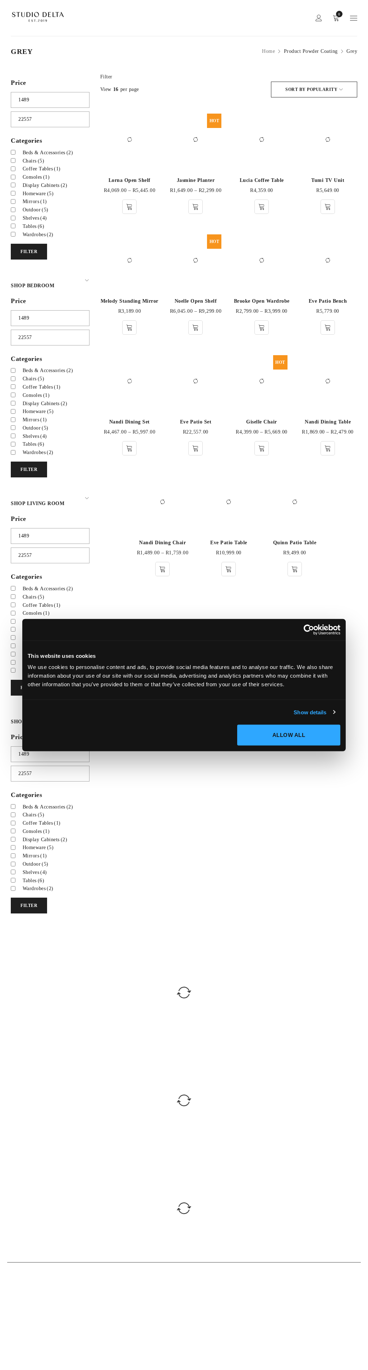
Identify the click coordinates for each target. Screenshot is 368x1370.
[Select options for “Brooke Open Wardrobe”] (261, 327)
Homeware (38, 193)
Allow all (288, 735)
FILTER (28, 251)
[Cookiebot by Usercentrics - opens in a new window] (308, 629)
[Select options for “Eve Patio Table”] (228, 569)
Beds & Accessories (48, 152)
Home (268, 51)
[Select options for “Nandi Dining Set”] (129, 448)
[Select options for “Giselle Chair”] (261, 448)
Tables (34, 226)
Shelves (35, 218)
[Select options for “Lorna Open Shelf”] (129, 207)
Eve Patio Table (228, 542)
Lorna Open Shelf (130, 180)
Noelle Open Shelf (196, 301)
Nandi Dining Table (328, 422)
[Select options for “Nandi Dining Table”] (328, 448)
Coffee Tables (42, 168)
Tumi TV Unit (327, 180)
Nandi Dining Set (129, 422)
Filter (106, 76)
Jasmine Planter (196, 180)
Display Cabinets (45, 185)
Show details (310, 712)
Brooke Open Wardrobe (262, 301)
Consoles (36, 177)
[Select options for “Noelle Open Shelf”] (195, 327)
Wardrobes (38, 234)
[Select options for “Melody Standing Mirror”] (129, 327)
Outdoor (36, 209)
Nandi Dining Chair (162, 542)
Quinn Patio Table (295, 542)
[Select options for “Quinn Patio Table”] (295, 569)
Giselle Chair (261, 422)
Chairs (34, 161)
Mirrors (35, 201)
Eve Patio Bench (328, 301)
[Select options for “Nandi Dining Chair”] (162, 569)
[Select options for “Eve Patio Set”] (195, 448)
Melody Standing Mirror (129, 301)
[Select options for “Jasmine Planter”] (195, 207)
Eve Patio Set (196, 422)
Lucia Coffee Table (262, 180)
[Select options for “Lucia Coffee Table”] (261, 207)
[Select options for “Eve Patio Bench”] (328, 327)
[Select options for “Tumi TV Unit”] (328, 207)
